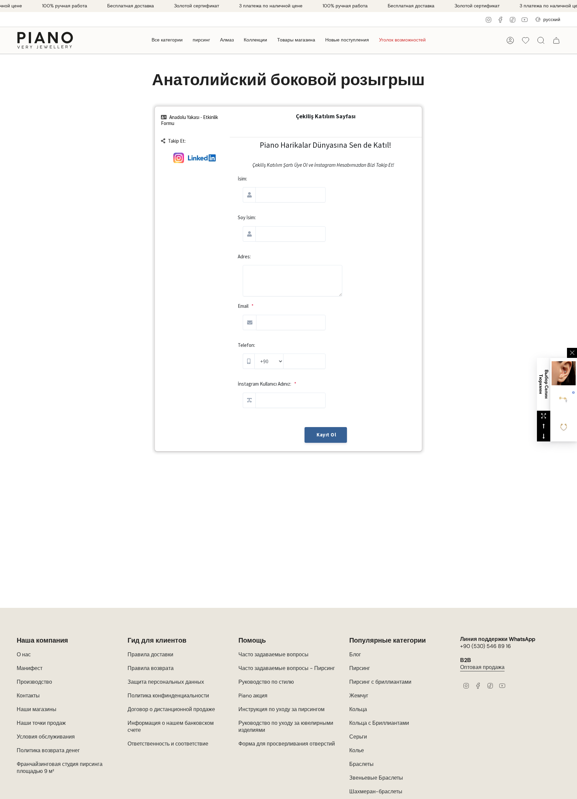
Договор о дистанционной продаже (171, 709)
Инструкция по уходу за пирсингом (281, 709)
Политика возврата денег (48, 750)
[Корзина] (556, 40)
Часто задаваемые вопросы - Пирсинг (286, 668)
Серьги (358, 736)
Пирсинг (359, 668)
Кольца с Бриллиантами (379, 722)
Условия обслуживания (46, 736)
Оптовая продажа (482, 667)
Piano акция (252, 695)
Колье (356, 750)
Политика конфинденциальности (168, 695)
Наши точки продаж (41, 722)
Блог (355, 654)
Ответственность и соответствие (168, 743)
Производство (34, 681)
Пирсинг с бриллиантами (380, 681)
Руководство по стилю (266, 681)
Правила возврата (151, 668)
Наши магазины (36, 709)
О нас (24, 654)
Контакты (28, 695)
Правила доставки (150, 654)
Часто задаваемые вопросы (273, 654)
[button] (167, 40)
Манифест (29, 668)
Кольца (358, 709)
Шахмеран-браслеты (375, 791)
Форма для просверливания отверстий (286, 743)
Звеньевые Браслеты (376, 777)
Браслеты (361, 764)
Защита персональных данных (166, 681)
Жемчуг (358, 695)
